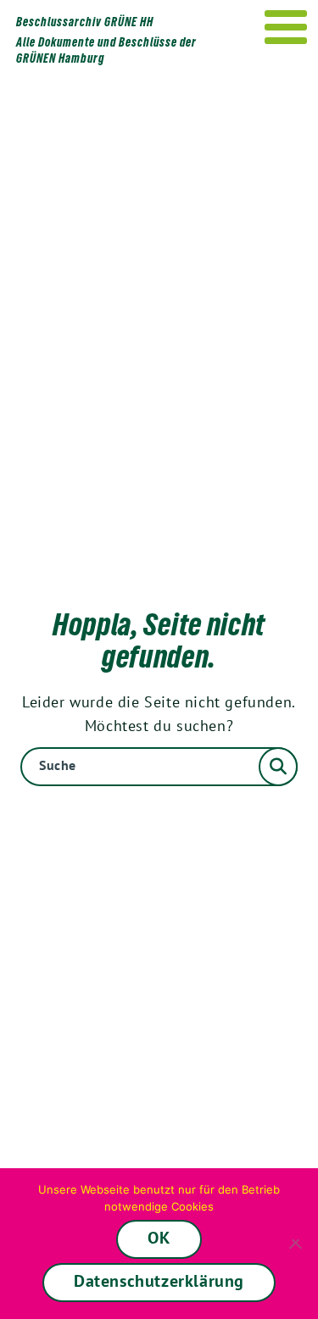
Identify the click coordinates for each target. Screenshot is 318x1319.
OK (159, 1238)
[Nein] (296, 1243)
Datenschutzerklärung (159, 1281)
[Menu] (286, 27)
